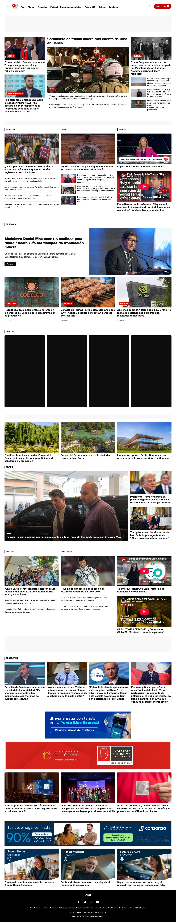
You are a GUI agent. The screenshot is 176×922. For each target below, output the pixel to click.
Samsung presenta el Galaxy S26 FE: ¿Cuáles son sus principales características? (32, 205)
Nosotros (53, 908)
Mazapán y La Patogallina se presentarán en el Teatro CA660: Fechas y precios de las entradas (30, 601)
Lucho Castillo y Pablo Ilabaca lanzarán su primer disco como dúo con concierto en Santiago (30, 610)
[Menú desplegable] (8, 6)
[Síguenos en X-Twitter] (85, 902)
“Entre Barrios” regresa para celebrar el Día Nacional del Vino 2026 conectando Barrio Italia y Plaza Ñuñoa (30, 591)
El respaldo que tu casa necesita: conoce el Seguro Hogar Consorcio (30, 884)
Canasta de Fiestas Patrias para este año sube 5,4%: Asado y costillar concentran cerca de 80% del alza (88, 312)
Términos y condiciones (84, 908)
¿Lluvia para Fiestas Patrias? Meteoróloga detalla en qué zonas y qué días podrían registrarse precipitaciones (29, 169)
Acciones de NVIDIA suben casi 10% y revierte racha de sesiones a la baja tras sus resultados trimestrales (144, 312)
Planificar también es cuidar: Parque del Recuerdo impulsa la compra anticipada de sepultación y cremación (29, 458)
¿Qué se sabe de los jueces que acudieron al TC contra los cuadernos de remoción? (87, 168)
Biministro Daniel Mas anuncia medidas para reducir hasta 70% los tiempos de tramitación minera (44, 243)
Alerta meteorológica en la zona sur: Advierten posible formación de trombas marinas (31, 188)
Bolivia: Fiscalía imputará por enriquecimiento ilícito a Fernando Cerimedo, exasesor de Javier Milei (64, 537)
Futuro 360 (90, 7)
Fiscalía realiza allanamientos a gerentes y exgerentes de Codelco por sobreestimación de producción (159, 105)
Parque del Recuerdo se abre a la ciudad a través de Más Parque (85, 457)
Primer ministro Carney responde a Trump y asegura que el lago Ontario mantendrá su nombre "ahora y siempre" (25, 67)
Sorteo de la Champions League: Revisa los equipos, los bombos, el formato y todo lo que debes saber (84, 607)
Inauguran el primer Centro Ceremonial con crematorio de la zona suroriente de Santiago (143, 457)
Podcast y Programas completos (65, 7)
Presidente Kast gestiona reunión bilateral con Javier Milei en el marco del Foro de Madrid (94, 199)
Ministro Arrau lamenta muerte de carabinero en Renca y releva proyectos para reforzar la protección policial (31, 179)
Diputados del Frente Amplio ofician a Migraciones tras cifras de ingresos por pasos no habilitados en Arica (159, 82)
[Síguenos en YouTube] (97, 902)
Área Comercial (35, 908)
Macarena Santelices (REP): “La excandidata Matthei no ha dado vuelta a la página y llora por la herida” (159, 93)
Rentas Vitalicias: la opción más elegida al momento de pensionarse (85, 884)
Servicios (113, 7)
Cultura (102, 7)
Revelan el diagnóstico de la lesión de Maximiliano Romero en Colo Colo (83, 590)
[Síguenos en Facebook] (79, 902)
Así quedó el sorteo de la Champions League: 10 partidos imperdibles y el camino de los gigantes (85, 599)
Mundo (31, 7)
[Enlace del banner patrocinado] (88, 725)
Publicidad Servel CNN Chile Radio (134, 908)
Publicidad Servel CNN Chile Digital (107, 908)
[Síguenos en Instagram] (91, 902)
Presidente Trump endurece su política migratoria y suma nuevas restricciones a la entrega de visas (150, 499)
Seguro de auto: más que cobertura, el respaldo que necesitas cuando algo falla (141, 884)
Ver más (10, 264)
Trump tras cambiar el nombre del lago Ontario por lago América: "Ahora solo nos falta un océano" (150, 535)
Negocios (42, 7)
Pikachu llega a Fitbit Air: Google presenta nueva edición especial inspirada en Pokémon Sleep (28, 197)
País (22, 7)
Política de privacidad (66, 908)
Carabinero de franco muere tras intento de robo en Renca (87, 41)
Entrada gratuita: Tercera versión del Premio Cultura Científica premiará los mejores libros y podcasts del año (31, 808)
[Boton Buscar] (150, 6)
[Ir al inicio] (15, 6)
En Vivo (45, 908)
